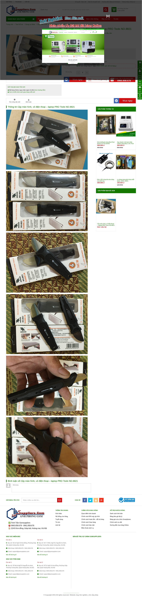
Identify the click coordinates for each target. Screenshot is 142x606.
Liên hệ (57, 525)
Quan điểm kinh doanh (88, 513)
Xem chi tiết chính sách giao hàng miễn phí (22, 92)
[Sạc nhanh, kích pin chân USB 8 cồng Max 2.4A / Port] (126, 124)
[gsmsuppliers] (30, 514)
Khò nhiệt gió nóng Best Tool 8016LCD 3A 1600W (105, 142)
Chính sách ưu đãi (116, 522)
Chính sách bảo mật (87, 525)
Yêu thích (139, 82)
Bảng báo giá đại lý (116, 516)
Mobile (140, 98)
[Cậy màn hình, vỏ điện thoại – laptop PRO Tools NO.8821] (106, 206)
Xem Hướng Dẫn (40, 90)
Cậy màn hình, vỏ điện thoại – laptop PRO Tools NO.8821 (106, 224)
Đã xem (140, 90)
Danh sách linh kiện (116, 513)
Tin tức (57, 522)
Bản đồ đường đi (11, 555)
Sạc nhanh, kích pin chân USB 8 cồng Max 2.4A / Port (125, 142)
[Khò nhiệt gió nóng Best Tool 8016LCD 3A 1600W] (106, 124)
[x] (108, 15)
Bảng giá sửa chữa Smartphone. (120, 519)
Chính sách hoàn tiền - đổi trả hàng (92, 519)
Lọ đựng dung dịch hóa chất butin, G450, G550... (125, 180)
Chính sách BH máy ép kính (90, 516)
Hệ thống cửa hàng (61, 516)
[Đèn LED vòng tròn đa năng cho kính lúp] (106, 162)
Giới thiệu (58, 513)
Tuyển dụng (59, 519)
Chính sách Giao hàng (88, 522)
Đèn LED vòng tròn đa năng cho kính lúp (105, 180)
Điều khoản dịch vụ (87, 528)
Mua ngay (127, 100)
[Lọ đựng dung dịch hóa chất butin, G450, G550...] (126, 162)
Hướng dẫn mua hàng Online (119, 525)
